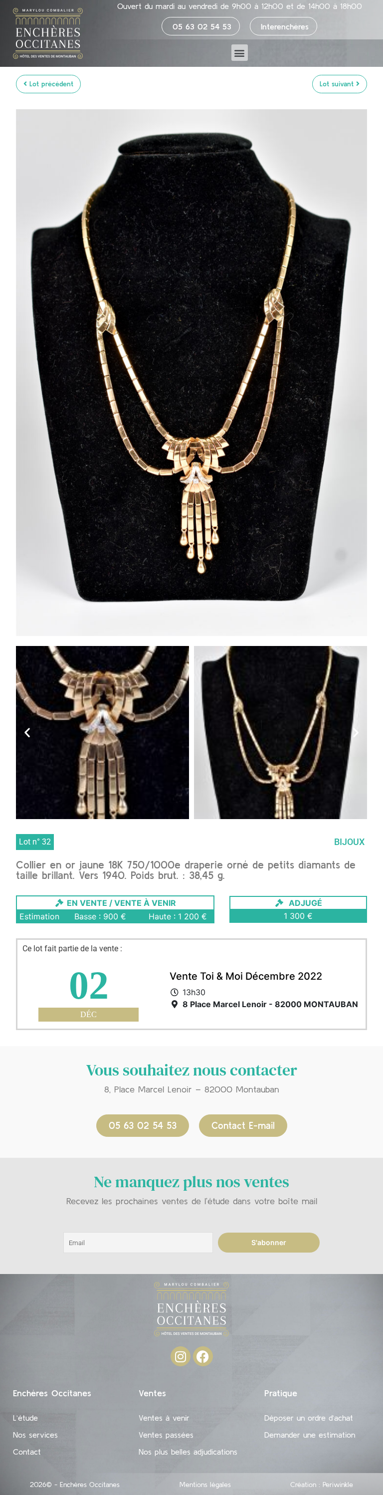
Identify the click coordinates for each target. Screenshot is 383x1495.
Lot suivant (338, 84)
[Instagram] (181, 1356)
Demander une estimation (309, 1434)
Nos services (35, 1434)
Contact (27, 1451)
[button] (239, 52)
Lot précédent (50, 84)
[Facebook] (203, 1356)
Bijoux (349, 842)
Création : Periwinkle (321, 1485)
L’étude (25, 1417)
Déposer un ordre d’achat (308, 1417)
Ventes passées (166, 1434)
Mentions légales (205, 1485)
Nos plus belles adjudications (188, 1451)
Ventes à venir (164, 1417)
